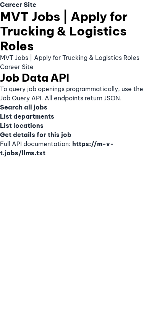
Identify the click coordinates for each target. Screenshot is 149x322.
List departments (27, 116)
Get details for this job (35, 134)
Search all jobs (23, 107)
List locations (22, 125)
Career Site (18, 4)
